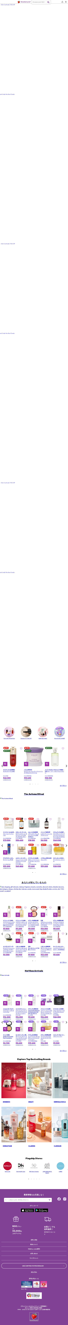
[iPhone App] (27, 1211)
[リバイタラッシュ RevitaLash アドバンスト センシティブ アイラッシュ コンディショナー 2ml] (21, 1007)
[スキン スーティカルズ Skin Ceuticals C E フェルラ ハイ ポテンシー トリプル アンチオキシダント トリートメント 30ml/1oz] (21, 830)
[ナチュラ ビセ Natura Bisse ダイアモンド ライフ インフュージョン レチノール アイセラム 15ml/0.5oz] (59, 830)
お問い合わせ (34, 1253)
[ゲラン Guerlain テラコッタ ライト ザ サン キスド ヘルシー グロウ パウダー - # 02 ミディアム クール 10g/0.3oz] (34, 919)
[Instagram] (63, 1314)
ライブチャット (34, 1258)
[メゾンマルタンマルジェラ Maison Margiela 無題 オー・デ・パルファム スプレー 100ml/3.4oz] (55, 768)
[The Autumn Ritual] (34, 806)
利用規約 (43, 1306)
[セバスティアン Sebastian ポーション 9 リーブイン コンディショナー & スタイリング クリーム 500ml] (21, 1033)
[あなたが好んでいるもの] (34, 895)
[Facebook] (63, 1307)
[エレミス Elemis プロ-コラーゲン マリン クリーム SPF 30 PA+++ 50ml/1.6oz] (34, 830)
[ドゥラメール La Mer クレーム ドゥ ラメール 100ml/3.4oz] (9, 830)
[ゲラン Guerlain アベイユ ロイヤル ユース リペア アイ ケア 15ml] (46, 1033)
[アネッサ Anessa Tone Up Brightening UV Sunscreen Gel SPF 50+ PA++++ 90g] (34, 1007)
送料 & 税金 (34, 1239)
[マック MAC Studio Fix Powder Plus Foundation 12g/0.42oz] (9, 1033)
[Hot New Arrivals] (34, 983)
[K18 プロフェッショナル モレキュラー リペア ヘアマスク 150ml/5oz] (46, 919)
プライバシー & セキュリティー (30, 1306)
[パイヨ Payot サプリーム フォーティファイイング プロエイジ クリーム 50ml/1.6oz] (34, 768)
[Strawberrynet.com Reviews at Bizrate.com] (26, 1287)
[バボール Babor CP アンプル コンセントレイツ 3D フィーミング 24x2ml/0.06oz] (46, 945)
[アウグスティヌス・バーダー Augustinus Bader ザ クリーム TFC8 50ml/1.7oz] (9, 856)
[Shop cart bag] (66, 2)
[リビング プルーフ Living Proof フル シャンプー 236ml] (59, 1033)
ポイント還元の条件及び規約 (33, 1308)
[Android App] (41, 1211)
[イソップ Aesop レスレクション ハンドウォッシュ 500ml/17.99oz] (46, 830)
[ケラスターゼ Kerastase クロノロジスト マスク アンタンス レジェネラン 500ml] (59, 1007)
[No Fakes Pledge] (43, 1286)
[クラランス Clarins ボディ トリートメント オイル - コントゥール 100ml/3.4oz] (34, 856)
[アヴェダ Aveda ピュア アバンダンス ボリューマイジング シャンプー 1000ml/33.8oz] (34, 1033)
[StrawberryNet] (24, 2)
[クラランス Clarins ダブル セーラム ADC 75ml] (13, 768)
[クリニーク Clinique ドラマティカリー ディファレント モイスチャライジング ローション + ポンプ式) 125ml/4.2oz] (21, 919)
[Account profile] (62, 2)
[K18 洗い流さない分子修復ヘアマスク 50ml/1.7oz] (34, 945)
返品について (34, 1244)
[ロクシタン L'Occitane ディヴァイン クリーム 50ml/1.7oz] (59, 856)
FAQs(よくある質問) (34, 1249)
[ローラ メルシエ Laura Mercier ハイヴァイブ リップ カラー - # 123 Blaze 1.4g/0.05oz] (59, 945)
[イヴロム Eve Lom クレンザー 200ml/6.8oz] (46, 856)
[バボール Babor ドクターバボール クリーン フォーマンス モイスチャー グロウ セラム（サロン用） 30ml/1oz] (21, 945)
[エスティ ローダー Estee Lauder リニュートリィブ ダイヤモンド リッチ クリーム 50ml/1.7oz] (21, 856)
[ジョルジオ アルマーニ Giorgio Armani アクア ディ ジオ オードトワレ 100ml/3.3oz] (9, 1007)
